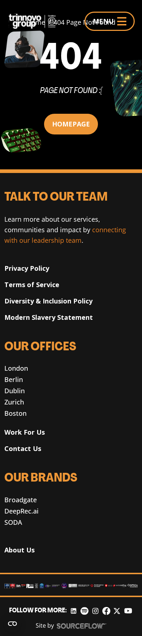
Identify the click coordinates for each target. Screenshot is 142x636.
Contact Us (22, 448)
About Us (19, 550)
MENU (103, 21)
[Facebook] (106, 611)
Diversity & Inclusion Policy (48, 301)
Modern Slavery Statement (48, 317)
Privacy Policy (26, 268)
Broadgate (20, 499)
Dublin (14, 390)
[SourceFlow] (82, 625)
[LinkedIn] (74, 611)
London (16, 368)
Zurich (14, 402)
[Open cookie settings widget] (12, 623)
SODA (13, 522)
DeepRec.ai (21, 511)
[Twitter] (117, 611)
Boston (15, 413)
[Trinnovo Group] (35, 21)
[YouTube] (128, 611)
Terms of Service (31, 284)
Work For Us (24, 432)
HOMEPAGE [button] (71, 124)
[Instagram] (95, 611)
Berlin (13, 379)
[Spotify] (84, 611)
